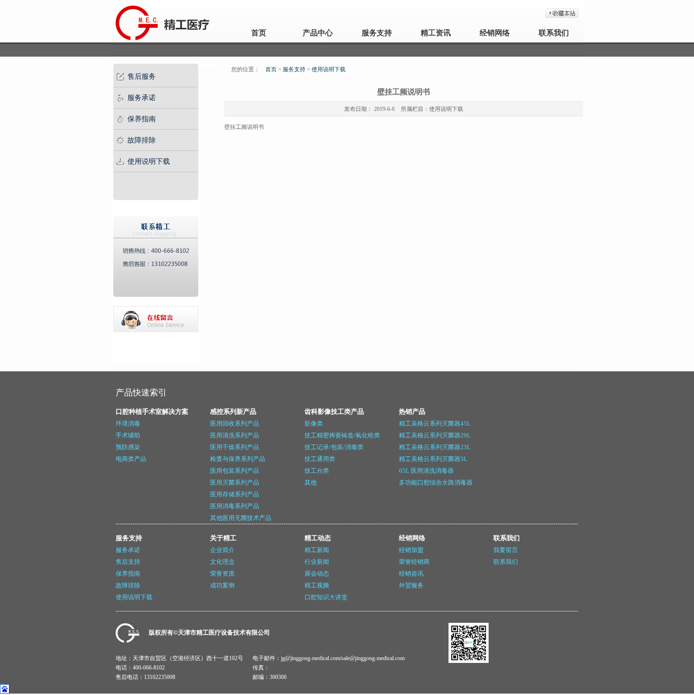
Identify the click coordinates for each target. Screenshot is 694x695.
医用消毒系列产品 (234, 506)
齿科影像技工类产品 (334, 411)
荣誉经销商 (414, 561)
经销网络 (495, 33)
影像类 (314, 423)
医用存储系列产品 (234, 494)
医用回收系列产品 (234, 423)
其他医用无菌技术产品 (240, 517)
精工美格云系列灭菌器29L (435, 435)
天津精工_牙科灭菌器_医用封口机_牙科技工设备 (136, 21)
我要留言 (505, 549)
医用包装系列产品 (234, 470)
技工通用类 (320, 458)
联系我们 (554, 33)
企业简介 (222, 549)
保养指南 (141, 119)
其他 (311, 482)
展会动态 (317, 573)
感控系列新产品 (233, 411)
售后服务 (141, 76)
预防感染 (128, 447)
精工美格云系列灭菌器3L (433, 458)
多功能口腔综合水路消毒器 (436, 482)
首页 (258, 33)
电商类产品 (131, 458)
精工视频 (317, 585)
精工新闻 (317, 549)
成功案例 (222, 585)
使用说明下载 (148, 161)
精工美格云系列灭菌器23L (435, 447)
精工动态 (318, 538)
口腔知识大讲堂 (326, 597)
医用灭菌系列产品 (234, 482)
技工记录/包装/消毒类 (334, 447)
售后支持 (128, 561)
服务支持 (377, 33)
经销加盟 (411, 549)
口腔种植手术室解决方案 (152, 411)
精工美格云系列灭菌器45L (435, 423)
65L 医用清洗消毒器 (426, 470)
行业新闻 (317, 561)
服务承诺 (141, 97)
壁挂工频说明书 (244, 127)
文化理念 (222, 561)
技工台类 (317, 470)
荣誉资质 (222, 573)
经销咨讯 (411, 573)
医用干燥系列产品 (234, 447)
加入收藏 (561, 13)
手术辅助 (128, 435)
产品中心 (318, 33)
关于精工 (223, 538)
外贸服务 (411, 585)
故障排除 (141, 140)
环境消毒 (128, 423)
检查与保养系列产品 (237, 458)
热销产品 (412, 411)
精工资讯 (436, 33)
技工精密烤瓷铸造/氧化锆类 (342, 435)
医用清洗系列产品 (234, 435)
